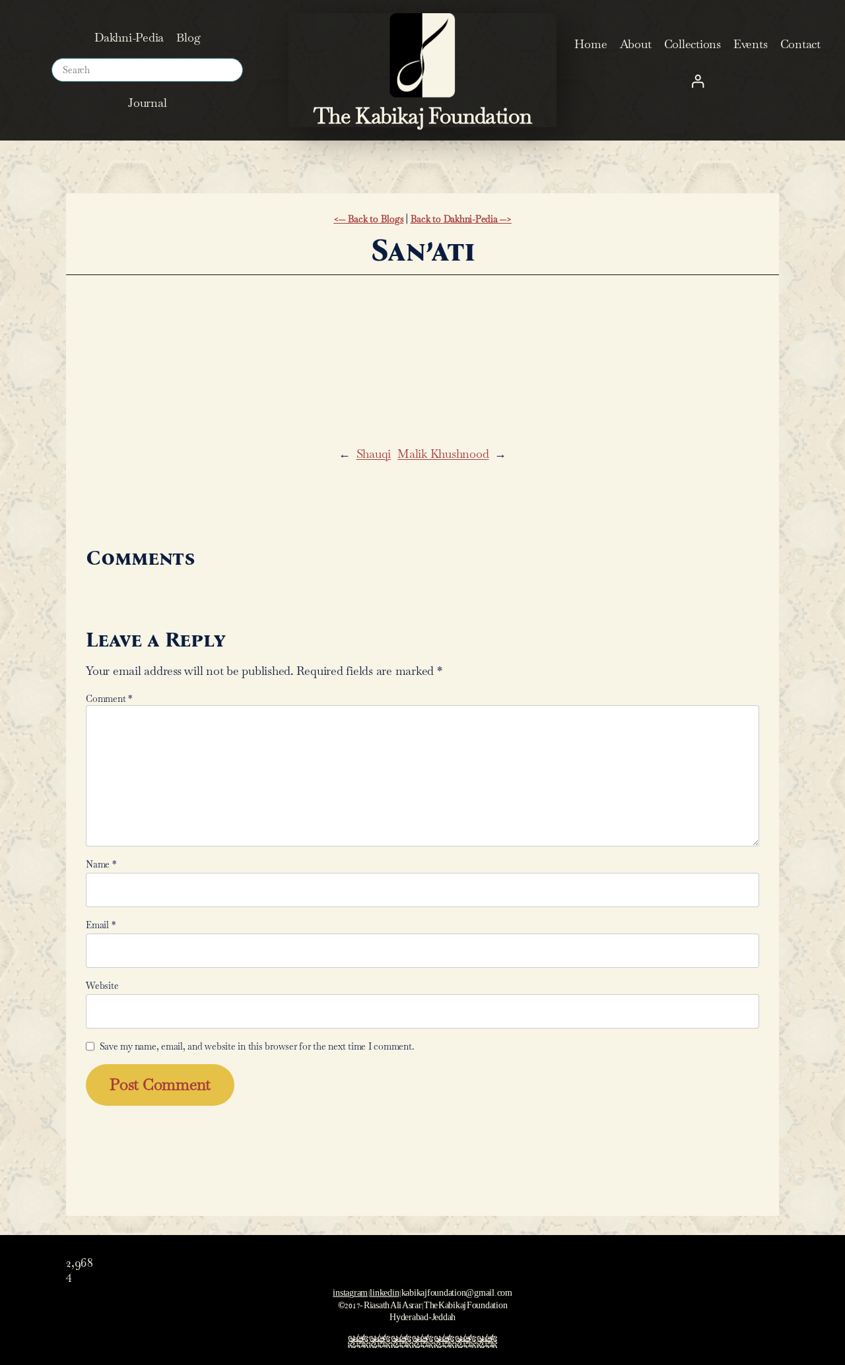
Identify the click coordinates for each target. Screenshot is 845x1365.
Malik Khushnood (443, 453)
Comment (109, 699)
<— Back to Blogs (368, 219)
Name (101, 864)
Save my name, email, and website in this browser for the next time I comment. (257, 1046)
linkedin (384, 1290)
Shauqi (373, 453)
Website (102, 986)
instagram (350, 1290)
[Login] (697, 81)
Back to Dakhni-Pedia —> (461, 219)
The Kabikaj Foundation (423, 115)
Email (100, 925)
